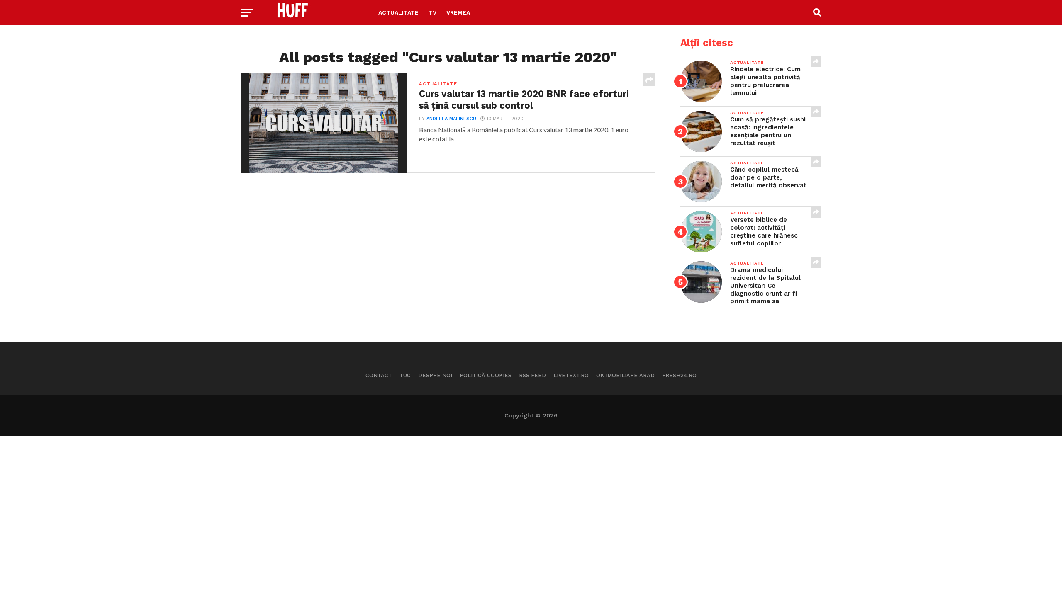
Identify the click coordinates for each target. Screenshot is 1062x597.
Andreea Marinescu (451, 118)
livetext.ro (571, 375)
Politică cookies (486, 375)
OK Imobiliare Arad (625, 375)
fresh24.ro (679, 375)
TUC (405, 375)
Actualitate (398, 12)
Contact (378, 375)
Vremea (458, 12)
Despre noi (435, 375)
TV (432, 12)
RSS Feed (532, 375)
